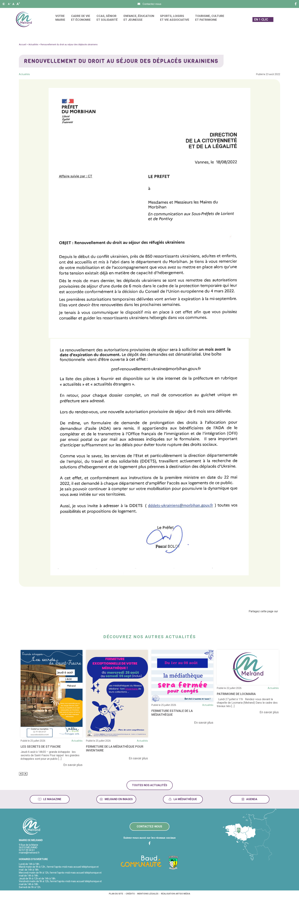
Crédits (130, 894)
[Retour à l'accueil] (31, 826)
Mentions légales (147, 894)
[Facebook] (295, 4)
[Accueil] (23, 19)
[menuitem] (60, 19)
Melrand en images (118, 799)
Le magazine (52, 799)
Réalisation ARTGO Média (175, 894)
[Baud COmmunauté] (141, 861)
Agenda (251, 799)
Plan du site (116, 894)
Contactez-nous (149, 826)
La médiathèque (185, 799)
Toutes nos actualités (149, 785)
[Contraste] (4, 4)
